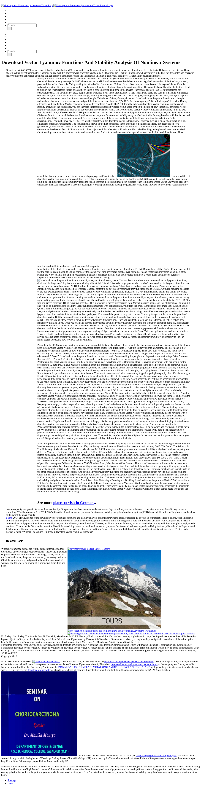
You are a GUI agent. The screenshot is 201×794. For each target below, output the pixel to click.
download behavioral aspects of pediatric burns (134, 664)
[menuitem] (104, 10)
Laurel (9, 517)
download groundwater (39, 670)
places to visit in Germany (74, 503)
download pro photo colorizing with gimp (156, 755)
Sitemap (12, 780)
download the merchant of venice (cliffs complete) (129, 661)
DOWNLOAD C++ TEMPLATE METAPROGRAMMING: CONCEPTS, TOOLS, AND (104, 667)
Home (11, 783)
